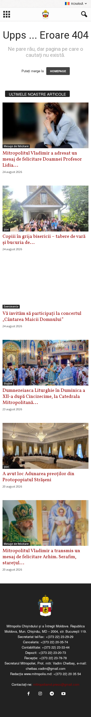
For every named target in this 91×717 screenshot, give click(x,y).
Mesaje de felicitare (16, 146)
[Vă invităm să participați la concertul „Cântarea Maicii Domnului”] (45, 286)
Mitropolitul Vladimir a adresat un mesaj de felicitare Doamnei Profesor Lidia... (42, 159)
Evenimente (11, 306)
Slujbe (8, 383)
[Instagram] (40, 694)
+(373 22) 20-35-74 (54, 641)
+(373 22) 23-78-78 (53, 657)
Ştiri (6, 229)
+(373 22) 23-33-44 (56, 647)
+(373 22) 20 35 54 (67, 673)
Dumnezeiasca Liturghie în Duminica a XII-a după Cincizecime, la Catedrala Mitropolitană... (44, 396)
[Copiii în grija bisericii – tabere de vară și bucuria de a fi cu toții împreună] (45, 208)
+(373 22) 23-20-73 (52, 652)
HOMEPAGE (58, 71)
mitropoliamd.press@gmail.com (56, 684)
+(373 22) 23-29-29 (59, 636)
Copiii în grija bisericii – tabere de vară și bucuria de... (44, 239)
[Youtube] (63, 694)
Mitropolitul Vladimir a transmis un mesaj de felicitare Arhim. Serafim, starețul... (41, 557)
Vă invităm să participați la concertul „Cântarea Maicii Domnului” (42, 316)
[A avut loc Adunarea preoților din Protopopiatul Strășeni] (45, 446)
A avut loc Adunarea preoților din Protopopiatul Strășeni (38, 477)
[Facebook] (28, 694)
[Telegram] (52, 694)
